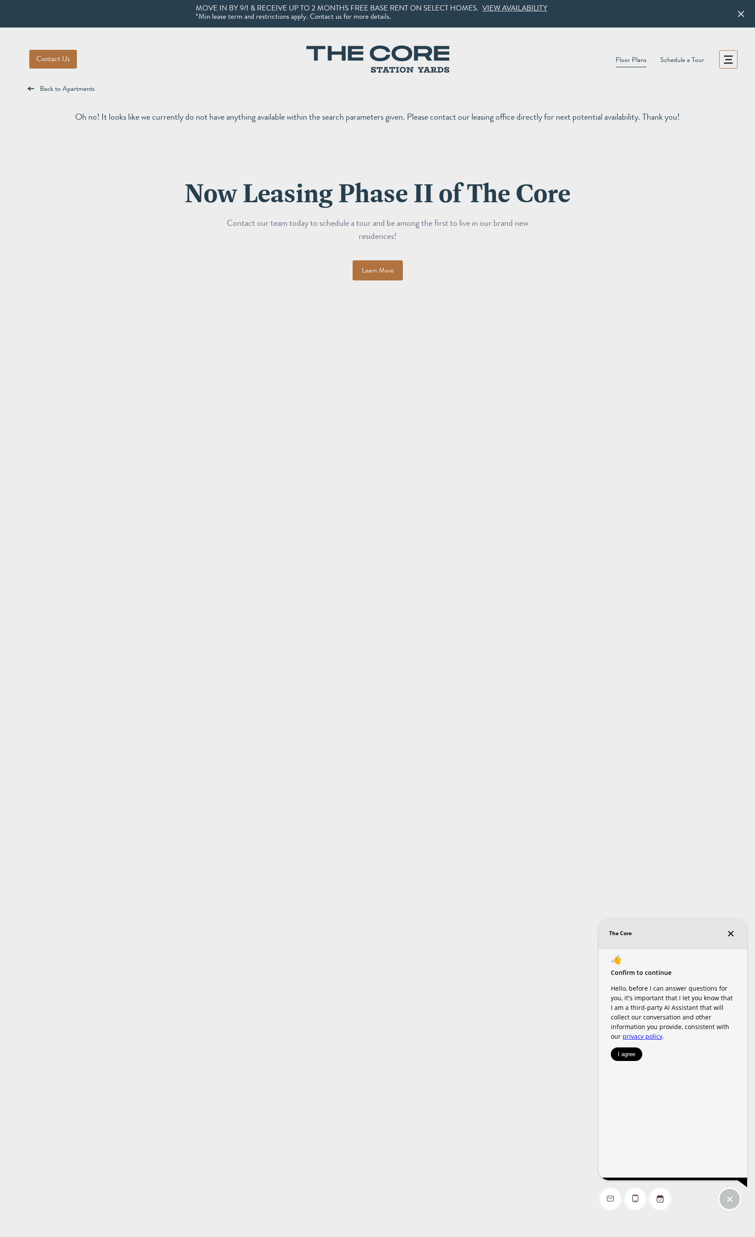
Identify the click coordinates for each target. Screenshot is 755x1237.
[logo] (377, 59)
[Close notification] (741, 14)
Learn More (378, 270)
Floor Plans (631, 60)
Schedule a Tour (682, 60)
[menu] (728, 59)
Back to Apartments (67, 88)
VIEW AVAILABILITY (514, 8)
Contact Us (53, 58)
